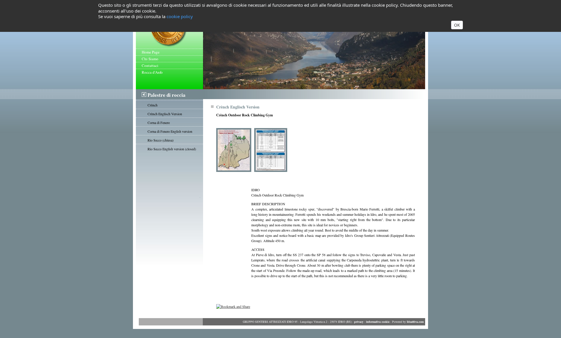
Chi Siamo (150, 58)
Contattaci (150, 65)
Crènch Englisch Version (165, 113)
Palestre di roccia (167, 95)
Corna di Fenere (159, 122)
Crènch (152, 105)
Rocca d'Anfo (152, 72)
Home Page (151, 52)
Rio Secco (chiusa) (161, 140)
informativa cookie (377, 322)
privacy (358, 322)
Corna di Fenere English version (170, 131)
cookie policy (180, 16)
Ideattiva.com (415, 322)
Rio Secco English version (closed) (172, 148)
